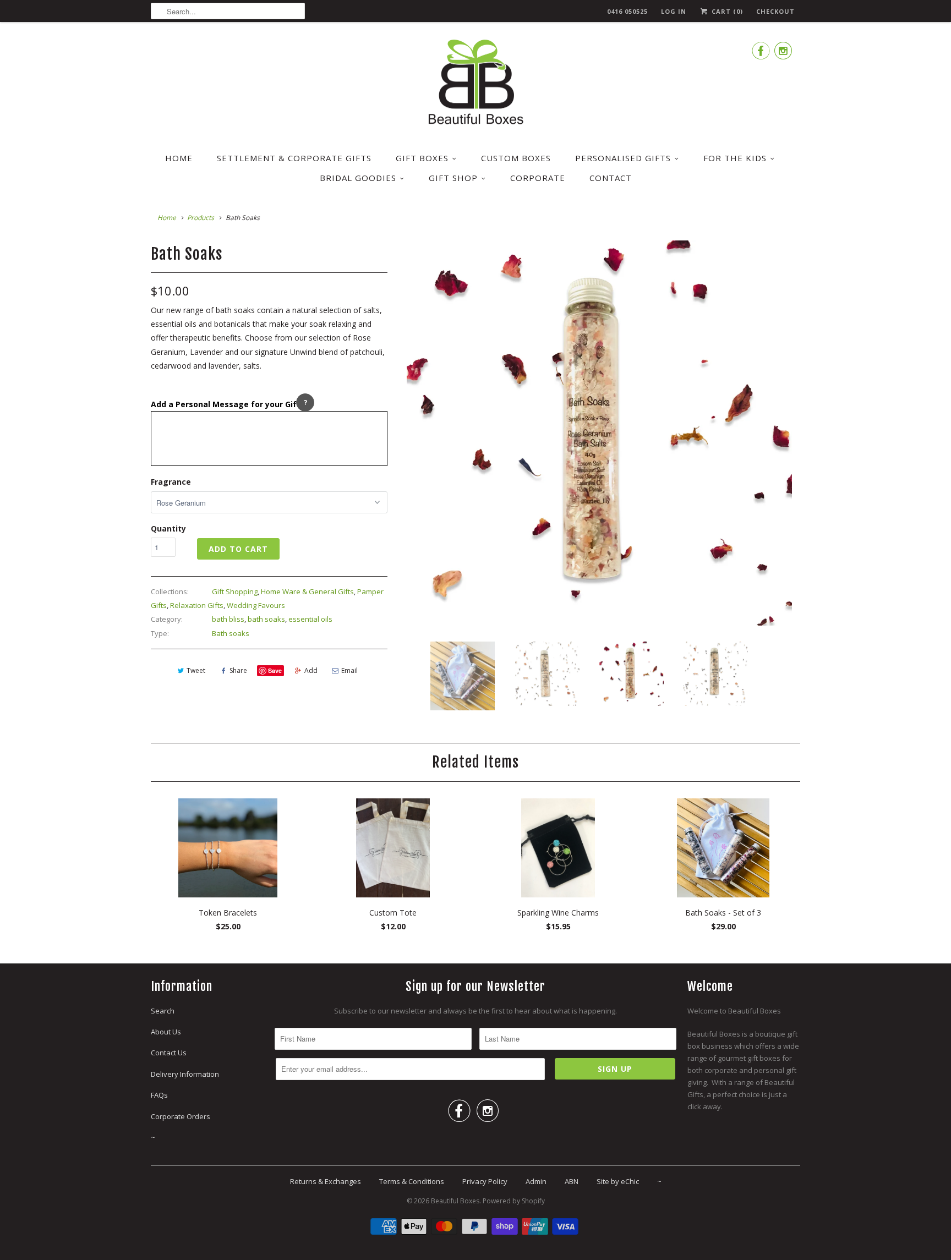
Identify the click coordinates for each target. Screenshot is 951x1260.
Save (275, 670)
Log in (673, 11)
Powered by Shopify (514, 1201)
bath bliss (228, 619)
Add (311, 670)
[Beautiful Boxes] (475, 84)
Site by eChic (618, 1181)
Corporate (537, 177)
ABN (571, 1181)
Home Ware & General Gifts (307, 591)
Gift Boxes (422, 157)
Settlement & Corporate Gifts (294, 157)
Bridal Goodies (358, 177)
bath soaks (266, 619)
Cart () (726, 11)
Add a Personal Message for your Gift (225, 404)
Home (179, 157)
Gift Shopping (235, 591)
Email (349, 670)
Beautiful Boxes (455, 1201)
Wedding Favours (256, 605)
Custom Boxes (516, 157)
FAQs (159, 1095)
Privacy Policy (484, 1181)
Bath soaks (230, 633)
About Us (166, 1032)
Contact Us (169, 1053)
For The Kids (735, 157)
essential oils (310, 619)
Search (162, 1011)
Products (200, 217)
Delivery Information (185, 1074)
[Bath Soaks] (601, 433)
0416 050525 (627, 11)
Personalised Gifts (623, 157)
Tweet (196, 670)
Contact (610, 177)
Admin (536, 1181)
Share (238, 670)
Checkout (775, 11)
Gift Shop (453, 177)
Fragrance (171, 481)
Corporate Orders (180, 1116)
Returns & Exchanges (325, 1181)
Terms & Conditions (411, 1181)
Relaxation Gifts (196, 605)
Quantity (168, 528)
